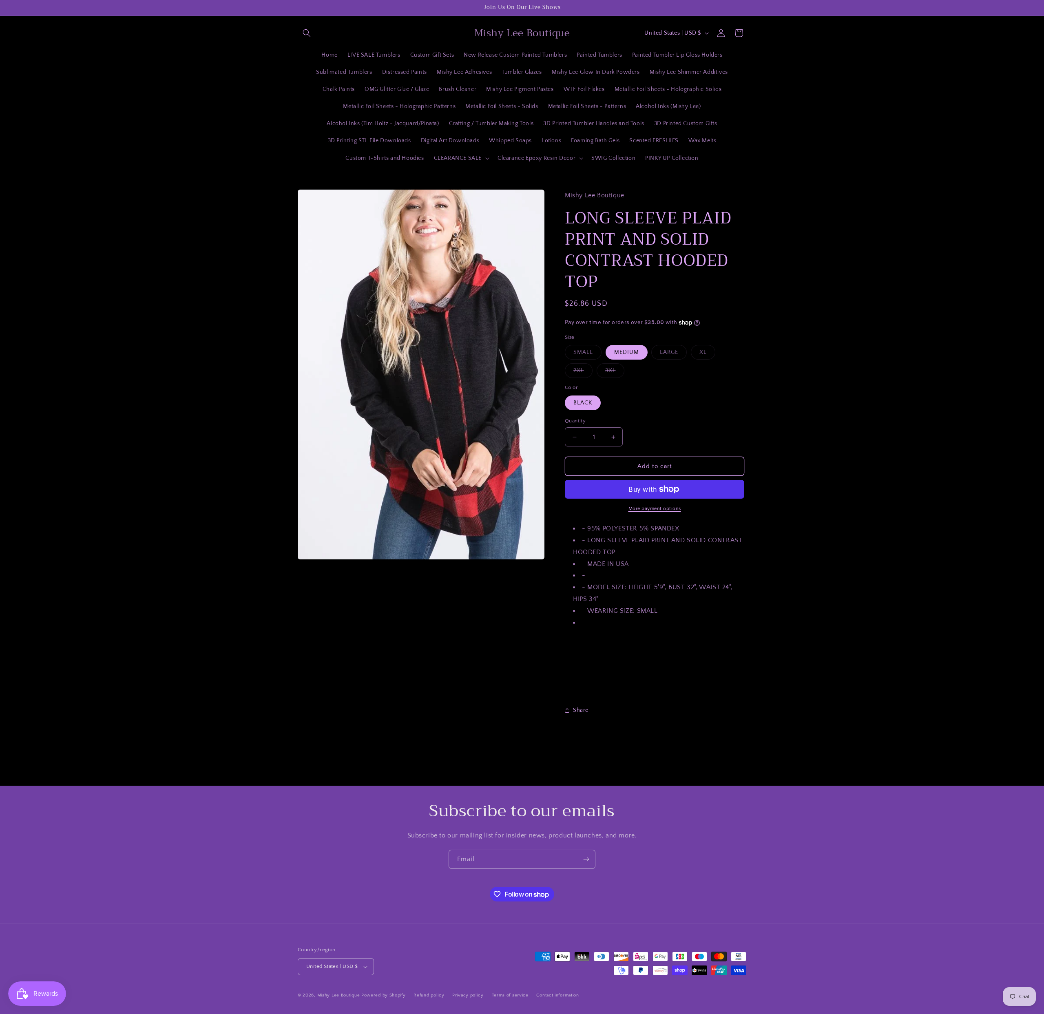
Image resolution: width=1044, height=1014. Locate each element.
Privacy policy (468, 995)
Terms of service (510, 995)
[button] (307, 33)
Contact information (557, 995)
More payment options (654, 508)
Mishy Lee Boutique (338, 995)
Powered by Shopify (383, 995)
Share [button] (580, 710)
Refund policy (429, 995)
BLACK (582, 403)
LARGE (673, 354)
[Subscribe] (586, 859)
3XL (614, 372)
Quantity (575, 421)
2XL (583, 372)
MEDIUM (626, 352)
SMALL (587, 354)
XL (707, 354)
